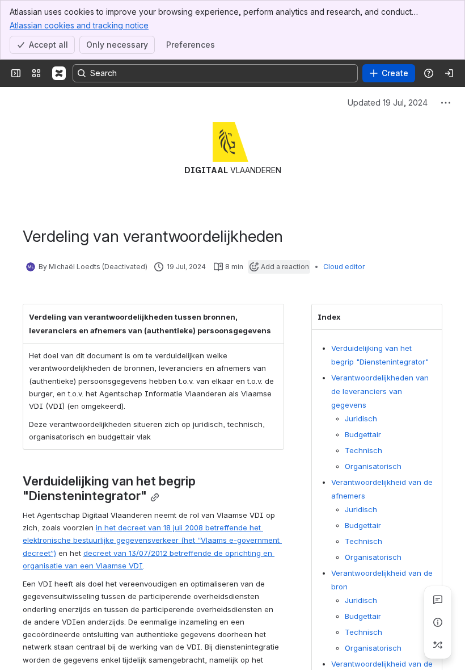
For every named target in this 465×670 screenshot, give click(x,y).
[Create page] (438, 645)
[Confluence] (59, 73)
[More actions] (446, 103)
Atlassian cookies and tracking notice (79, 25)
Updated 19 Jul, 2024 (388, 102)
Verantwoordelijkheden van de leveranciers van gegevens (380, 391)
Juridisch (361, 418)
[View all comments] (438, 600)
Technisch (363, 450)
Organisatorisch (373, 466)
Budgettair (363, 434)
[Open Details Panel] (438, 622)
